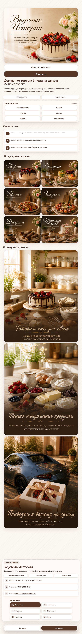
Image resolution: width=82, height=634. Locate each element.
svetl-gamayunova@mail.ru (25, 593)
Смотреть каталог (41, 67)
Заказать (59, 628)
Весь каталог (59, 119)
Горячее (23, 113)
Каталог (22, 628)
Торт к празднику (22, 108)
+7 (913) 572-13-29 (24, 587)
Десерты (22, 119)
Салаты (59, 108)
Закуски (59, 113)
